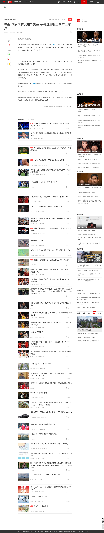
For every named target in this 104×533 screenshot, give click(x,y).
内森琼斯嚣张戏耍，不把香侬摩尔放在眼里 (48, 160)
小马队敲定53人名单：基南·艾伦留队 (43, 182)
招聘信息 (52, 531)
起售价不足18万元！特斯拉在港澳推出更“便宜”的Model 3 (51, 412)
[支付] (75, 2)
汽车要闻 (80, 249)
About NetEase (35, 531)
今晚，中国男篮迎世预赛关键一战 (42, 424)
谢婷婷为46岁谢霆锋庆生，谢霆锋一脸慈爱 (89, 163)
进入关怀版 (32, 1)
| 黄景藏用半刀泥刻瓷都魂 (86, 308)
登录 (84, 1)
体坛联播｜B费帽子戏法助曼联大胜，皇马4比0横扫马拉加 (51, 383)
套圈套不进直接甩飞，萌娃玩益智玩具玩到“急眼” (51, 260)
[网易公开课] (64, 2)
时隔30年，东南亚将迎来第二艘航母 (43, 434)
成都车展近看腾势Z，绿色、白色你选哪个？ (89, 270)
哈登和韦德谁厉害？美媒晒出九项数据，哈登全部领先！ (50, 197)
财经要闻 (80, 171)
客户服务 (56, 531)
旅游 (99, 313)
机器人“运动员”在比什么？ (39, 496)
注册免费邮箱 (90, 1)
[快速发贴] (9, 40)
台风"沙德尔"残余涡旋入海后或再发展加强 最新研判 (49, 444)
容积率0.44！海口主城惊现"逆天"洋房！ (88, 333)
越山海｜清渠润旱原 (40, 506)
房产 (94, 313)
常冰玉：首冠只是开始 (38, 393)
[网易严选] (70, 2)
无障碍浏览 (26, 1)
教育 (84, 313)
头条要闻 (80, 94)
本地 (78, 313)
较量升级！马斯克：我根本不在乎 (86, 230)
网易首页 (16, 1)
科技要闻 (80, 214)
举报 (71, 32)
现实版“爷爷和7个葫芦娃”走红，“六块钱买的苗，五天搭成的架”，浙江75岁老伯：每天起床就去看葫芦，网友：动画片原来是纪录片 (51, 291)
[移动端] (59, 2)
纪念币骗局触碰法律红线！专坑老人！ (87, 192)
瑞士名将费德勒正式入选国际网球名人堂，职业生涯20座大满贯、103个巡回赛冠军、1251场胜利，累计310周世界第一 (51, 465)
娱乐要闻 (80, 138)
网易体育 (11, 19)
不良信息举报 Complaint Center (71, 531)
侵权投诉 (86, 531)
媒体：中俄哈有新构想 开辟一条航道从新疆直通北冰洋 (50, 250)
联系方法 (47, 531)
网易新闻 (83, 19)
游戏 (89, 313)
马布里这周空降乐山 (37, 240)
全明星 (33, 83)
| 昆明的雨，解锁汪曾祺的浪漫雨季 (88, 294)
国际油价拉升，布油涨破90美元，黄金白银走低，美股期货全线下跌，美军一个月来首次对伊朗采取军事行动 (89, 201)
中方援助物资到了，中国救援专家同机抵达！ (46, 475)
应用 (20, 1)
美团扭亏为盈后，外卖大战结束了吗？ (87, 234)
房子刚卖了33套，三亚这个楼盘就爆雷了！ (89, 341)
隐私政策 (61, 531)
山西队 (54, 45)
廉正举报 (81, 531)
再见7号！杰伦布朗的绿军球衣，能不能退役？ (47, 206)
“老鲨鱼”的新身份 (36, 332)
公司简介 (42, 531)
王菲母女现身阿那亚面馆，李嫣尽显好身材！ (89, 167)
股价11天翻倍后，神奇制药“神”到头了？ (88, 196)
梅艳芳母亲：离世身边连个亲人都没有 (87, 159)
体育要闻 (80, 29)
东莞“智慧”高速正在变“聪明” (40, 364)
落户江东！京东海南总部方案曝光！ (87, 337)
